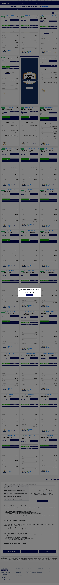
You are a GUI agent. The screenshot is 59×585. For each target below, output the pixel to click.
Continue (29, 295)
